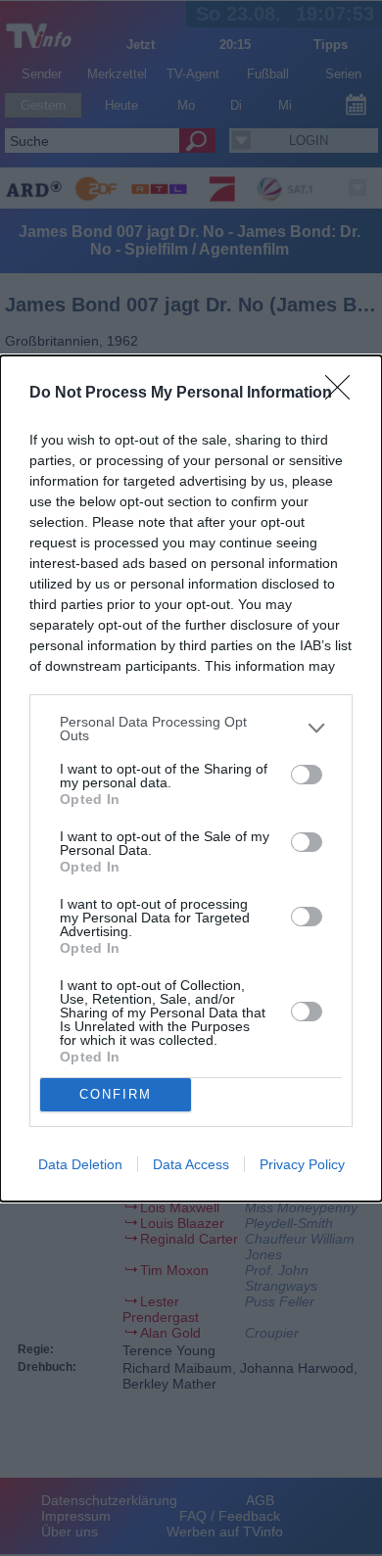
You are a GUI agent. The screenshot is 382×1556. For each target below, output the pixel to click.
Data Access (191, 1164)
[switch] (306, 774)
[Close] (343, 393)
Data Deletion (80, 1164)
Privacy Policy (302, 1164)
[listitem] (191, 728)
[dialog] (191, 778)
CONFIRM (115, 1094)
